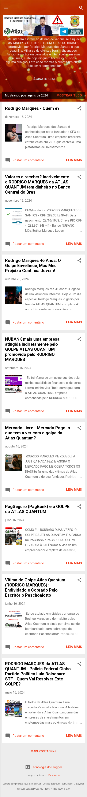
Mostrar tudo (69, 95)
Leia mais (74, 160)
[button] (79, 109)
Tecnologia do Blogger (46, 767)
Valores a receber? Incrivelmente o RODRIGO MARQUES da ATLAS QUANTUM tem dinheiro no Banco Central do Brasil (37, 184)
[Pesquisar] (81, 8)
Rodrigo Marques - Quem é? (32, 108)
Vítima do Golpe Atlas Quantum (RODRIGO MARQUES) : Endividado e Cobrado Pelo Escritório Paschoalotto (35, 587)
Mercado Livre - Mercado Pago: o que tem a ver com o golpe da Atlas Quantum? (37, 432)
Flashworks (54, 775)
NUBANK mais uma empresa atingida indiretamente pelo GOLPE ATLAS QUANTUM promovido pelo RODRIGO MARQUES (32, 349)
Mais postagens (43, 751)
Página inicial (43, 79)
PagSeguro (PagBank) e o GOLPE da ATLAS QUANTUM (37, 509)
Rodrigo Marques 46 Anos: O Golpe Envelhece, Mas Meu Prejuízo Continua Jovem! (33, 265)
